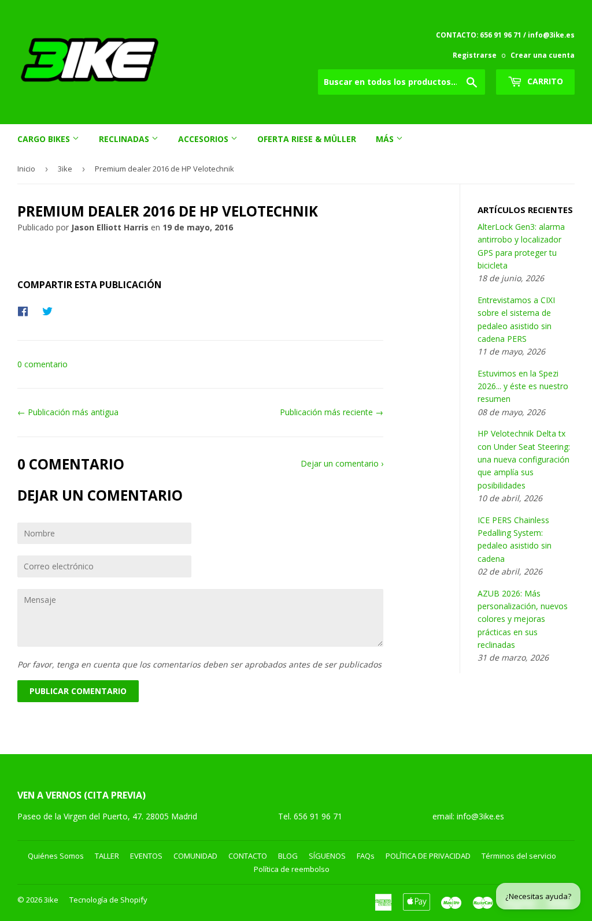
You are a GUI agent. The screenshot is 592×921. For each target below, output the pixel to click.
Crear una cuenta (542, 54)
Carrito (544, 81)
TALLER (107, 856)
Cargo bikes (44, 138)
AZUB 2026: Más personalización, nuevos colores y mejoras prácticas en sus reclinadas (523, 619)
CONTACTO (247, 856)
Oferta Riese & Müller (306, 138)
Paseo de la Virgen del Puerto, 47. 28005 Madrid (107, 816)
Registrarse (475, 54)
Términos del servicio (519, 856)
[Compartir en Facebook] (25, 310)
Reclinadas (125, 138)
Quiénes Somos (56, 856)
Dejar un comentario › (342, 463)
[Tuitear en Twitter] (50, 310)
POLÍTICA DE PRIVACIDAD (428, 856)
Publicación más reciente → (331, 412)
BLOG (288, 856)
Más (386, 138)
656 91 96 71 (319, 816)
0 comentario (42, 364)
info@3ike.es (480, 816)
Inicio (26, 168)
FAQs (366, 856)
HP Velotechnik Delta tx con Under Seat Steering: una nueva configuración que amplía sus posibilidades (524, 459)
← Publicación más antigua (68, 412)
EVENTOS (146, 856)
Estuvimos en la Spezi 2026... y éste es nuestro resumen (523, 386)
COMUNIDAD (195, 856)
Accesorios (204, 138)
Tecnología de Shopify (108, 899)
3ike (65, 168)
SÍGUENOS (327, 856)
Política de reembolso (292, 869)
